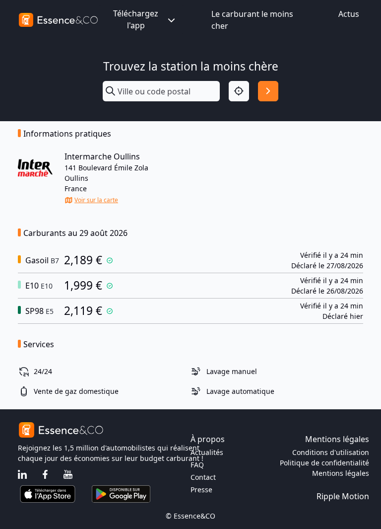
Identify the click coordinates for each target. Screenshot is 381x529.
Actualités (206, 452)
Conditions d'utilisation (330, 452)
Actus (348, 13)
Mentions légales (340, 473)
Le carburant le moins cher (252, 19)
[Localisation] (239, 91)
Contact (203, 477)
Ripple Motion (343, 496)
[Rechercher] (268, 91)
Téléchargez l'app (135, 19)
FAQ (197, 464)
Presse (201, 489)
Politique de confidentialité (324, 462)
